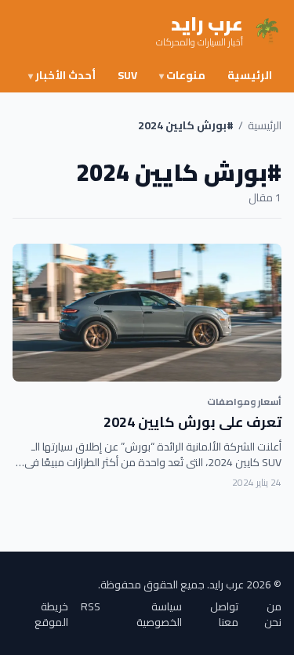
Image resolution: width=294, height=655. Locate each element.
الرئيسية (249, 75)
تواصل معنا (224, 614)
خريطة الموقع (51, 614)
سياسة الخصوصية (159, 614)
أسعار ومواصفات (244, 402)
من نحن (272, 614)
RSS (90, 608)
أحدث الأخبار (62, 75)
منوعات (182, 75)
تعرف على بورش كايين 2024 (192, 422)
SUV (127, 75)
